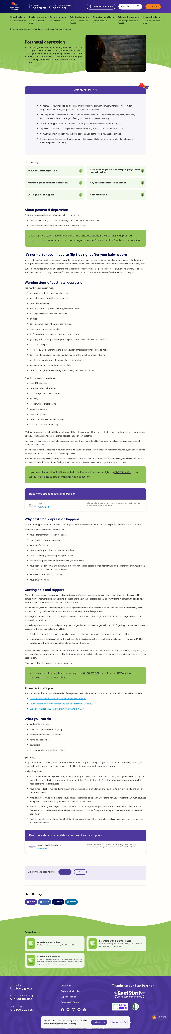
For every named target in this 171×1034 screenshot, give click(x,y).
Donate (153, 7)
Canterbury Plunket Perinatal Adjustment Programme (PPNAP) (58, 699)
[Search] (138, 6)
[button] (37, 6)
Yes (64, 872)
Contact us (66, 986)
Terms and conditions (87, 1028)
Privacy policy (70, 1028)
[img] (129, 994)
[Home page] (14, 6)
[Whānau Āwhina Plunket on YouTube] (67, 1010)
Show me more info (118, 1022)
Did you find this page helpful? (41, 872)
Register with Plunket (70, 991)
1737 (36, 477)
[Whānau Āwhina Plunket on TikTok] (84, 1010)
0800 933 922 (122, 472)
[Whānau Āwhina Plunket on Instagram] (73, 1010)
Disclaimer (102, 1028)
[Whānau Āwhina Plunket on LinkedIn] (78, 1010)
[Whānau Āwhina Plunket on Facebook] (62, 1010)
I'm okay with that (99, 1022)
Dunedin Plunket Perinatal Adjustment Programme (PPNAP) (57, 709)
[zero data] (120, 1007)
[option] (65, 872)
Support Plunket (68, 997)
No (80, 872)
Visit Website (42, 507)
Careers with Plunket (70, 1002)
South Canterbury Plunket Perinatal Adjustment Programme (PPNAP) (61, 704)
